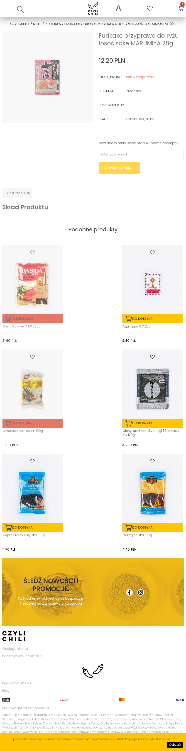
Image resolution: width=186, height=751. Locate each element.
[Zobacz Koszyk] (181, 8)
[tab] (17, 192)
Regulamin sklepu (16, 683)
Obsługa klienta (15, 648)
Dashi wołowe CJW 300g (22, 327)
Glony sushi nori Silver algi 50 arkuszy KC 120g (151, 433)
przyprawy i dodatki (62, 24)
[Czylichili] (93, 9)
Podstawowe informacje (22, 656)
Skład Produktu (17, 193)
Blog (6, 690)
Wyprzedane (22, 318)
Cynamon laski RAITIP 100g (23, 431)
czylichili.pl (20, 24)
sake (150, 119)
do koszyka (142, 318)
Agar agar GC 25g (137, 327)
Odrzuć (175, 744)
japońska (133, 91)
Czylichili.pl (40, 708)
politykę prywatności (65, 603)
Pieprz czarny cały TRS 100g (24, 535)
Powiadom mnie (119, 168)
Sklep (37, 24)
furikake (131, 119)
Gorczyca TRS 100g (137, 535)
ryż (141, 119)
